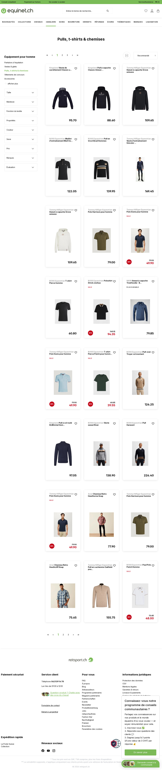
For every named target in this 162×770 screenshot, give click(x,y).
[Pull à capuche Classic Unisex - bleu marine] (101, 98)
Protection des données (133, 680)
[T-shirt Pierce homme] (63, 311)
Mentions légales (130, 687)
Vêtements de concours (14, 75)
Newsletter (86, 705)
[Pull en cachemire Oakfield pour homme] (101, 595)
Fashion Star (87, 717)
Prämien (85, 723)
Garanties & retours (130, 690)
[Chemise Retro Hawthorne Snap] (101, 524)
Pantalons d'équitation (13, 62)
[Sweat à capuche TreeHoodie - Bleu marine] (140, 311)
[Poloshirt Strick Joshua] (101, 311)
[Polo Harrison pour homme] (101, 240)
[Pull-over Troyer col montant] (140, 382)
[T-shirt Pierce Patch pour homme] (101, 382)
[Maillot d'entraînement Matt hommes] (63, 169)
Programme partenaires (92, 693)
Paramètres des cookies (92, 729)
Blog (84, 687)
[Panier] (158, 10)
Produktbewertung (90, 708)
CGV (124, 684)
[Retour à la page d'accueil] (17, 11)
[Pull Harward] (140, 453)
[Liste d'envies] (146, 10)
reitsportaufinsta (88, 714)
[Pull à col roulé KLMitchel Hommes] (63, 453)
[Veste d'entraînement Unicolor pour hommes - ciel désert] (140, 169)
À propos (86, 684)
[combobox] (83, 11)
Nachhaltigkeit (88, 720)
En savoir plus (140, 752)
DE (159, 2)
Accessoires (9, 79)
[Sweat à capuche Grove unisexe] (140, 98)
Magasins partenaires (91, 696)
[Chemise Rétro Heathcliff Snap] (63, 595)
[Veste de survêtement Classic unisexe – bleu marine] (63, 98)
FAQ (83, 680)
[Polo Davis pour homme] (140, 240)
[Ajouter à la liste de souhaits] (75, 68)
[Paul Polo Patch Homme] (140, 595)
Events (85, 702)
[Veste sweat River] (101, 453)
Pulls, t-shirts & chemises (16, 71)
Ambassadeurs (88, 690)
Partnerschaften (88, 699)
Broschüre (86, 726)
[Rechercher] (109, 11)
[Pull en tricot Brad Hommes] (101, 169)
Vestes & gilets (10, 67)
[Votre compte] (152, 10)
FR (156, 2)
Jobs (84, 711)
